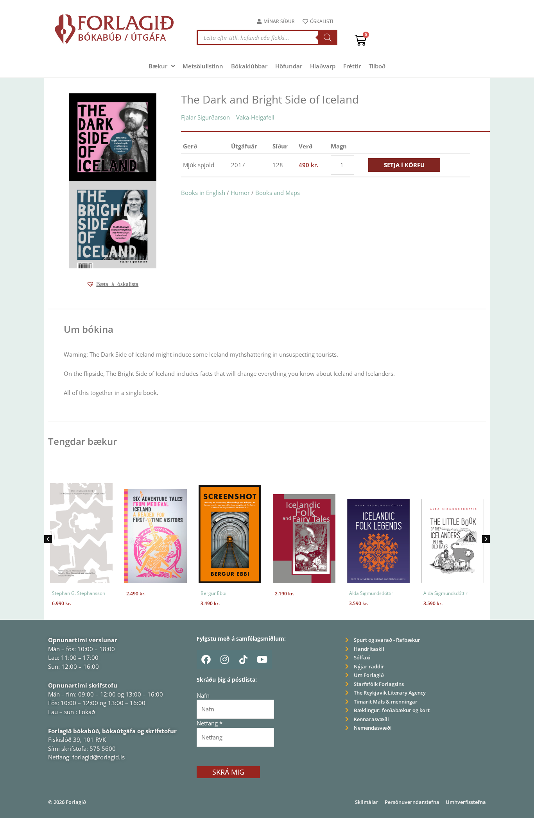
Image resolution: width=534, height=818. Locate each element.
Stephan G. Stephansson (78, 593)
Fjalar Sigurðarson (205, 117)
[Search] (327, 37)
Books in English (203, 192)
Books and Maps (277, 192)
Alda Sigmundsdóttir (371, 593)
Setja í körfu (404, 165)
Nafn (203, 695)
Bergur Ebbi (213, 593)
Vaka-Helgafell (255, 117)
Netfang (209, 723)
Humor (240, 192)
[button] (112, 284)
